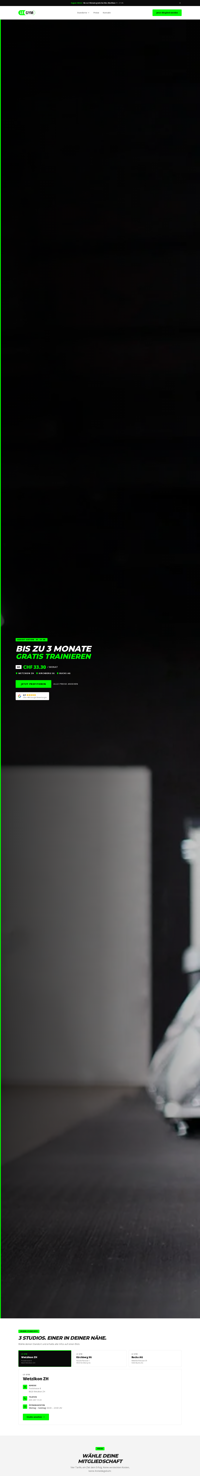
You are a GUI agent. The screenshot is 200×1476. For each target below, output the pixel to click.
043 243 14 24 (35, 1400)
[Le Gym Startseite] (26, 12)
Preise (96, 12)
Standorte (82, 12)
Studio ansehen (34, 1417)
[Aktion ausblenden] (180, 3)
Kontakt (107, 12)
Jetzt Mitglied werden (167, 12)
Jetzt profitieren (33, 683)
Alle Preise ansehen (65, 684)
